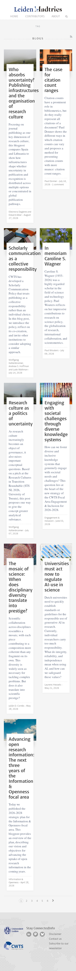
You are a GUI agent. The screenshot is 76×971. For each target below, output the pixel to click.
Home (14, 16)
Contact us (55, 939)
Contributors (35, 16)
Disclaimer (55, 934)
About (56, 16)
